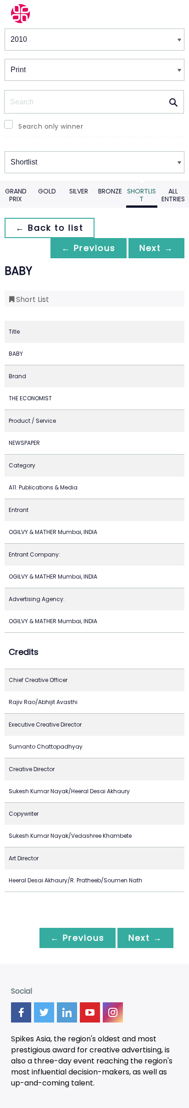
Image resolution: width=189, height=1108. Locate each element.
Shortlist (141, 195)
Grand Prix (16, 195)
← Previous (88, 248)
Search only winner (50, 126)
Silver (78, 191)
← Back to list (49, 227)
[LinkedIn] (67, 1012)
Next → (156, 248)
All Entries (173, 195)
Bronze (110, 191)
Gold (47, 191)
